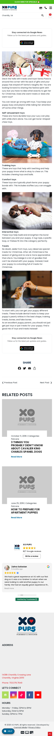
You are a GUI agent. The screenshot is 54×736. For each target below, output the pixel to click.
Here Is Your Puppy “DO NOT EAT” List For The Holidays (14, 382)
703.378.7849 (46, 8)
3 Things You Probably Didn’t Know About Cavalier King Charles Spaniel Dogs (27, 447)
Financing (40, 8)
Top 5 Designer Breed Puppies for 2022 (39, 382)
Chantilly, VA (7, 15)
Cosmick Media (20, 727)
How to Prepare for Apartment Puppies (25, 511)
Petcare (15, 439)
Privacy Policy (34, 727)
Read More (16, 456)
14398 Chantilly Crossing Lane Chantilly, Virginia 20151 (16, 676)
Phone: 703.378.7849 (12, 682)
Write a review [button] (31, 556)
